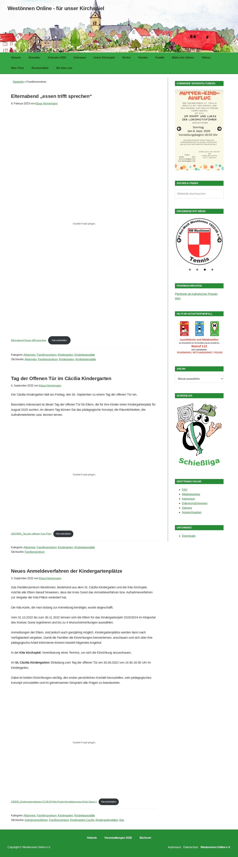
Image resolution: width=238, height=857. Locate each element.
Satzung (187, 507)
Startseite (18, 81)
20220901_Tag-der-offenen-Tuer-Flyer (31, 533)
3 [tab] (205, 270)
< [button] (179, 129)
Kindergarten (65, 354)
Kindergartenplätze (107, 820)
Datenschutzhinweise (194, 503)
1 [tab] (190, 270)
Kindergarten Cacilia (82, 820)
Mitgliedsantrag (191, 494)
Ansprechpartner (192, 512)
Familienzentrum (47, 354)
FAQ (184, 489)
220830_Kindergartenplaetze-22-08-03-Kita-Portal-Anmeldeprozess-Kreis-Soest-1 (54, 801)
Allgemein (30, 354)
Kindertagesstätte (84, 354)
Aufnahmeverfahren (36, 820)
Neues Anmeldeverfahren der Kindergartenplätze (66, 571)
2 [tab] (197, 270)
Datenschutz (190, 847)
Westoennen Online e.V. (36, 847)
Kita (121, 820)
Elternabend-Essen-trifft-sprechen (28, 340)
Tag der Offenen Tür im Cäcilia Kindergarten (61, 378)
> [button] (219, 129)
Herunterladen (59, 340)
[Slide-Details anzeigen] (199, 129)
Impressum (188, 498)
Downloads (188, 535)
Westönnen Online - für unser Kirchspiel (55, 8)
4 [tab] (212, 270)
